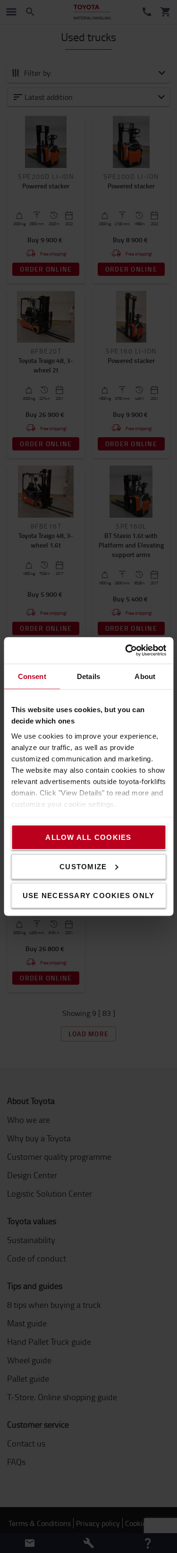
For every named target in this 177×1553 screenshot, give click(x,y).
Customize (83, 866)
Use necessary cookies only (89, 895)
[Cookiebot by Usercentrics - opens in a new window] (126, 650)
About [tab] (145, 676)
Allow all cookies (88, 837)
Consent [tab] (32, 676)
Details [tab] (88, 676)
